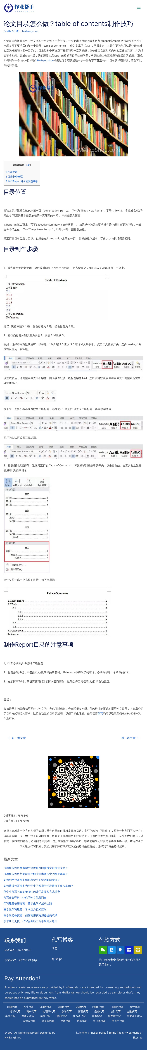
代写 (100, 713)
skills (8, 31)
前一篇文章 (17, 738)
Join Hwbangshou (129, 1032)
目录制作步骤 (14, 176)
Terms (112, 1032)
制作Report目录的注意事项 (22, 181)
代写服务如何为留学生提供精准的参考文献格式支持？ (36, 868)
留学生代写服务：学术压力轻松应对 (25, 909)
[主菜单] (138, 8)
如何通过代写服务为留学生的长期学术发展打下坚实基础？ (39, 885)
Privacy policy (98, 1032)
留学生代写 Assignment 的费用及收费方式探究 (32, 891)
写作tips (57, 959)
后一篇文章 (130, 738)
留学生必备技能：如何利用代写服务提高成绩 (30, 915)
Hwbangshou (45, 60)
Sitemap (138, 1037)
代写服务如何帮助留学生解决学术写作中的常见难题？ (36, 874)
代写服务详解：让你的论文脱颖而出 (25, 897)
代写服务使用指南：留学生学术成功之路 (28, 903)
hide (28, 165)
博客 (54, 948)
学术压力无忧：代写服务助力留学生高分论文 (30, 921)
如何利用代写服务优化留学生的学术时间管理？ (32, 880)
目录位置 (11, 171)
